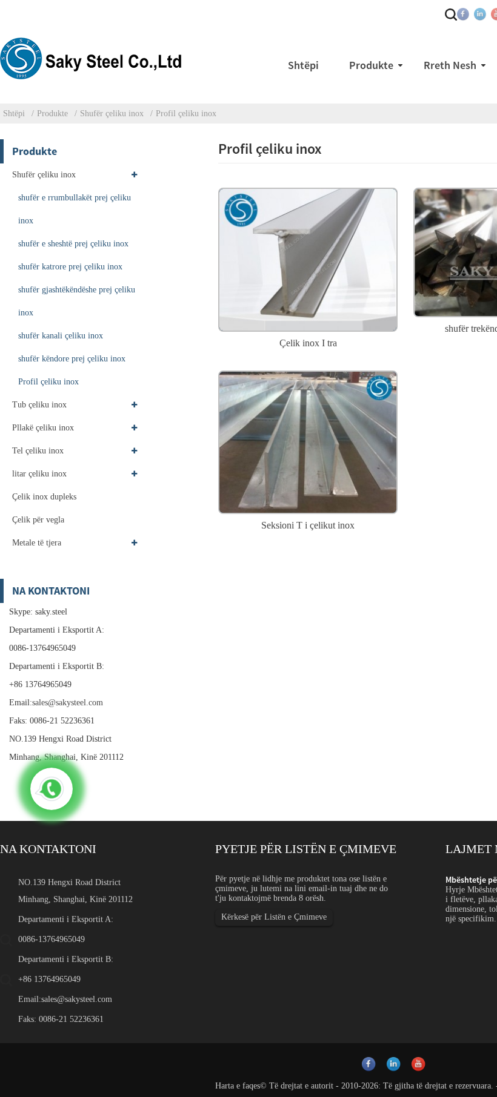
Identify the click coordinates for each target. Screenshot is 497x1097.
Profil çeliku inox (186, 113)
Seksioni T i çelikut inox (308, 525)
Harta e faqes (237, 1085)
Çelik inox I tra (308, 343)
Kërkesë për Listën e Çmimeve (274, 916)
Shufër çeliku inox (112, 113)
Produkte (52, 113)
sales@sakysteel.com (67, 702)
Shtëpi (14, 113)
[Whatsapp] (51, 789)
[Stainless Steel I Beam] (307, 258)
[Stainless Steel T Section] (307, 441)
